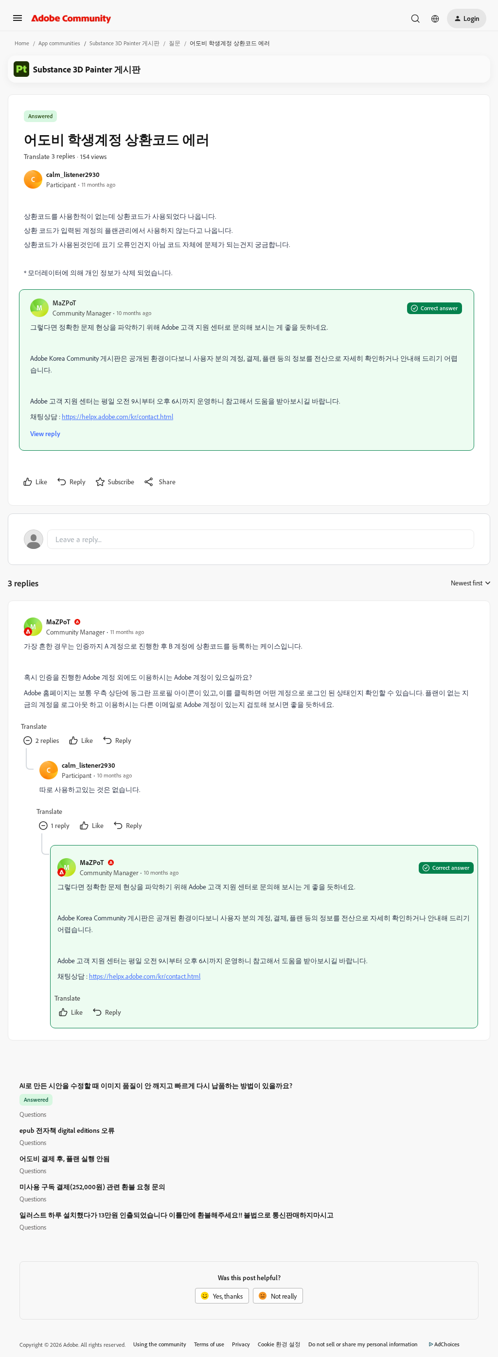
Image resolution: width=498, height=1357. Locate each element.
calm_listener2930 (73, 174)
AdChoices (447, 1344)
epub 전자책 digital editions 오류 (67, 1130)
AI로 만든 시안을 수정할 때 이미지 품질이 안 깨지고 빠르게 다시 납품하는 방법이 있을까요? (155, 1085)
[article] (248, 682)
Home (22, 43)
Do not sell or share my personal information (363, 1344)
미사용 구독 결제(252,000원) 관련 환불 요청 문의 (92, 1186)
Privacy (241, 1344)
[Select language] (435, 18)
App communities (59, 43)
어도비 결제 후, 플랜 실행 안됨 (64, 1158)
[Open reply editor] (249, 539)
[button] (17, 21)
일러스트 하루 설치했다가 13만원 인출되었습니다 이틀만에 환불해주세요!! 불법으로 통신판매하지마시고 (176, 1215)
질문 (174, 43)
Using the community (159, 1344)
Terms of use (209, 1344)
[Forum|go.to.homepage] (71, 18)
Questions (32, 1114)
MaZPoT (64, 303)
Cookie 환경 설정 (279, 1344)
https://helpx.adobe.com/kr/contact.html (117, 416)
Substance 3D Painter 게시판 (124, 43)
